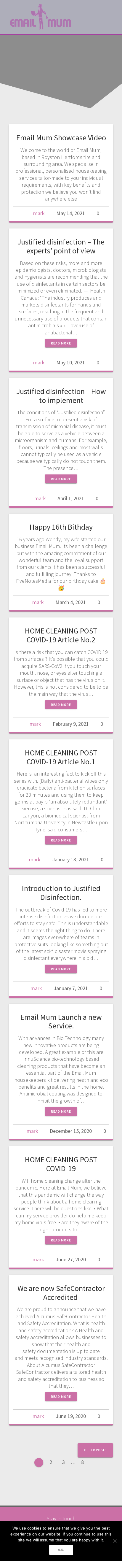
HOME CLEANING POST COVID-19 (61, 1164)
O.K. (61, 1549)
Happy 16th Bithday (61, 527)
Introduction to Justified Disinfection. (61, 892)
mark (39, 213)
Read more (61, 343)
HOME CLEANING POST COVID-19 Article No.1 (61, 757)
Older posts (95, 1450)
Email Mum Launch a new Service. (61, 1021)
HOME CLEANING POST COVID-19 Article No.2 (61, 635)
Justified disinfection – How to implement (61, 395)
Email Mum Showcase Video (61, 137)
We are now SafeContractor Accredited (61, 1292)
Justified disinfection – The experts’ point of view (61, 246)
